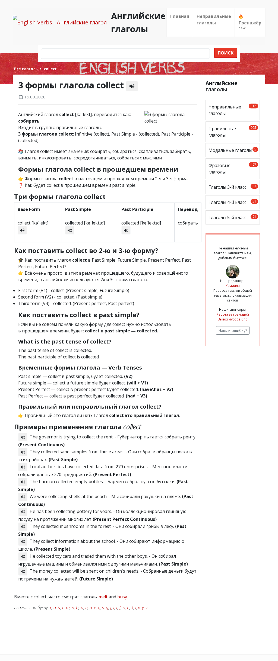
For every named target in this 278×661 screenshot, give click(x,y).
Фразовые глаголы (232, 168)
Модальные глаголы (232, 150)
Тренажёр (249, 22)
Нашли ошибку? (232, 330)
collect (50, 68)
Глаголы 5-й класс (232, 217)
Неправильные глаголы (214, 19)
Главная (179, 16)
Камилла (233, 285)
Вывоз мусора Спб (233, 319)
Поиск (225, 53)
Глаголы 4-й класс (232, 202)
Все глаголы (26, 68)
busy (122, 597)
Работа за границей (233, 314)
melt (103, 597)
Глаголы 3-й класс (232, 187)
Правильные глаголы (232, 131)
